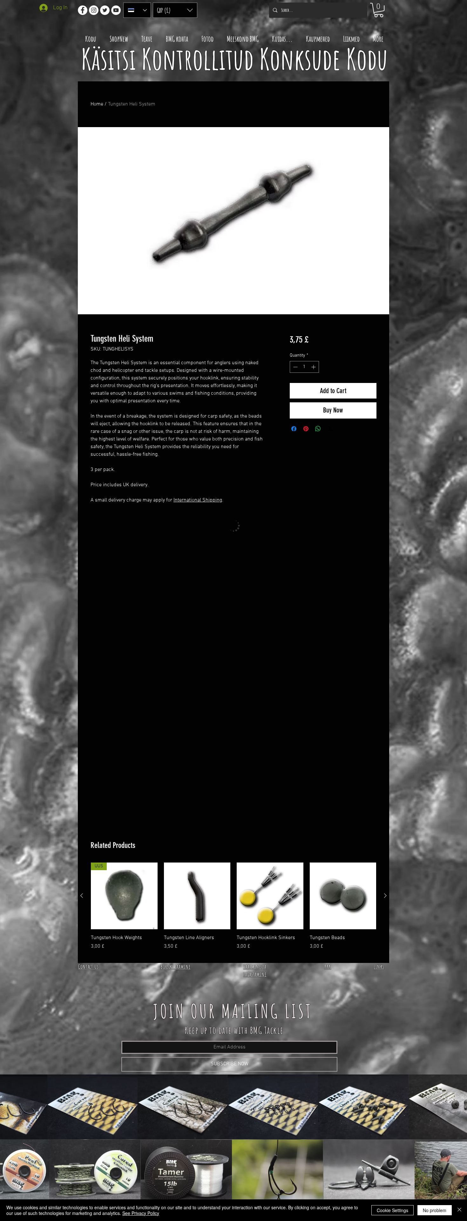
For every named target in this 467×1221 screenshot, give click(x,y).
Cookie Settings (392, 1210)
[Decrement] (295, 366)
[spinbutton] (304, 366)
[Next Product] (385, 895)
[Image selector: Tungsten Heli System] (224, 310)
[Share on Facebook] (294, 429)
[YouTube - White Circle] (116, 10)
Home (97, 104)
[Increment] (314, 366)
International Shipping (197, 500)
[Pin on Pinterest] (306, 429)
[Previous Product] (81, 895)
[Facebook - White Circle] (82, 10)
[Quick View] (197, 896)
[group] (233, 910)
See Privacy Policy (140, 1213)
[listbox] (175, 10)
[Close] (459, 1210)
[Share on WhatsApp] (318, 429)
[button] (175, 10)
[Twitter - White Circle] (105, 10)
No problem (434, 1210)
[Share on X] (330, 429)
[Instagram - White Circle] (93, 10)
